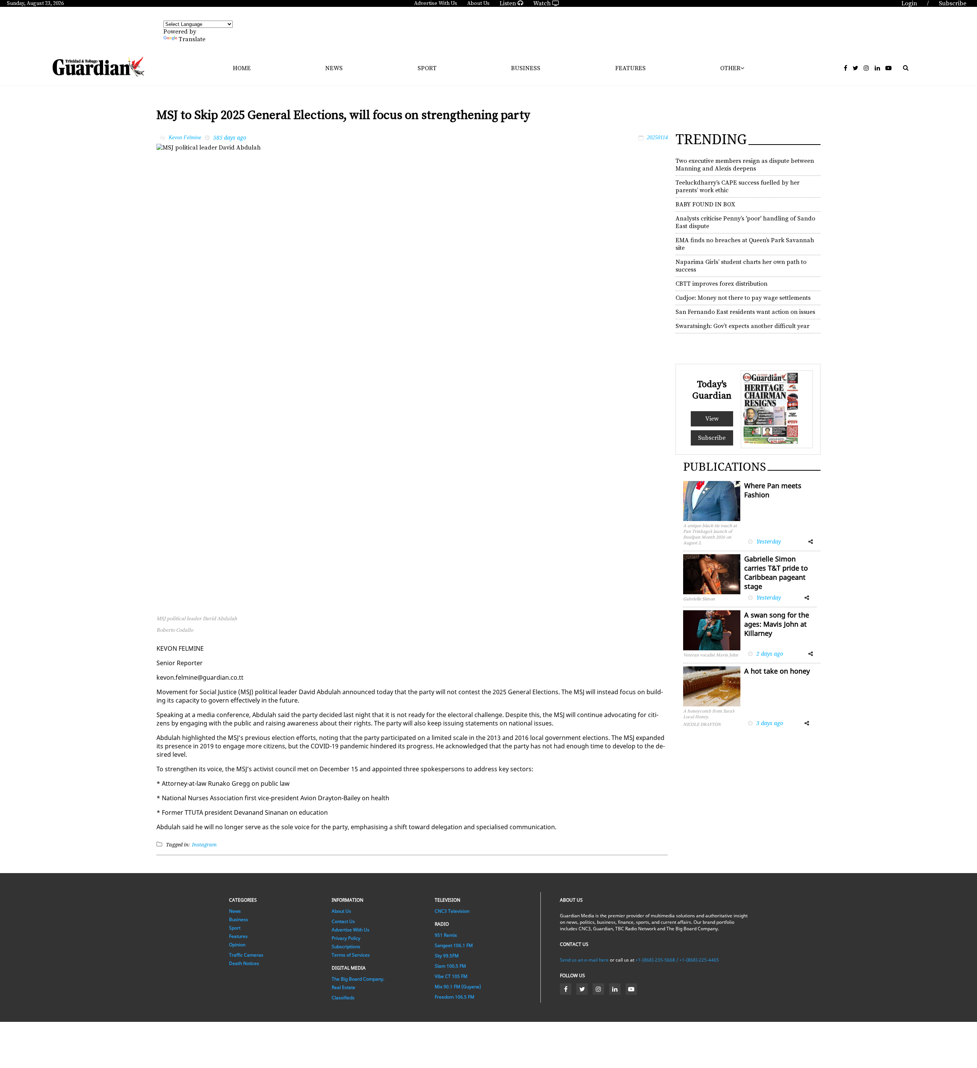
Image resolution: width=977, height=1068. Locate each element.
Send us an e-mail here (584, 960)
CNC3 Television (452, 911)
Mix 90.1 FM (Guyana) (458, 986)
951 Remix (446, 935)
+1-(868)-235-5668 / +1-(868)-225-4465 (677, 960)
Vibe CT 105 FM (451, 976)
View (712, 419)
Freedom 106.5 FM (454, 997)
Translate (192, 39)
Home (242, 68)
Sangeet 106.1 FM (454, 945)
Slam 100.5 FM (450, 966)
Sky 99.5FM (447, 955)
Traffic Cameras (246, 955)
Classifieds (343, 997)
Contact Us (343, 921)
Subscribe (711, 438)
